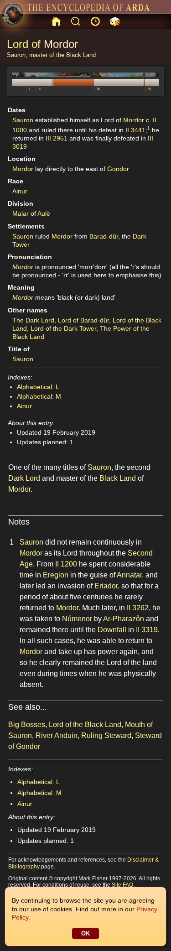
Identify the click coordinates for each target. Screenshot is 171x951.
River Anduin (57, 735)
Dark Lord (24, 478)
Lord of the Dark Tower (63, 328)
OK (85, 933)
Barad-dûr (103, 236)
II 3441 (135, 129)
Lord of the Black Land (85, 724)
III (98, 88)
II (40, 88)
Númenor (77, 619)
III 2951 (56, 138)
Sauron (16, 55)
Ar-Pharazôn (123, 619)
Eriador (106, 586)
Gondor (118, 168)
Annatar (129, 575)
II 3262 (138, 608)
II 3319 (147, 630)
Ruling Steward (106, 735)
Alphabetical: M (39, 396)
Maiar (20, 213)
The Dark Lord (33, 320)
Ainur (19, 191)
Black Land (81, 55)
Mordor (61, 44)
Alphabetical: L (38, 386)
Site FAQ (122, 885)
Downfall (112, 630)
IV (149, 88)
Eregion (55, 575)
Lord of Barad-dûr (83, 320)
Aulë (43, 213)
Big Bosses (26, 724)
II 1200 (66, 564)
